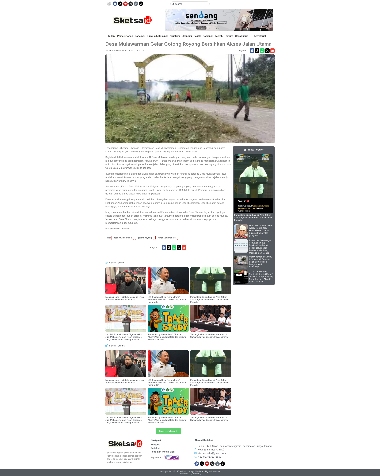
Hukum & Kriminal (157, 35)
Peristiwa (175, 35)
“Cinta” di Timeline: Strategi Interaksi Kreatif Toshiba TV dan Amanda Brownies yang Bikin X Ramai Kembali (261, 276)
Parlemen (140, 35)
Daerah (218, 35)
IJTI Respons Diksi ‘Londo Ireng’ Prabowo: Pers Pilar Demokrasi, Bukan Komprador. (167, 299)
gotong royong (144, 237)
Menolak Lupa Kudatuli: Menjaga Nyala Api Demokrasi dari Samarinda (124, 298)
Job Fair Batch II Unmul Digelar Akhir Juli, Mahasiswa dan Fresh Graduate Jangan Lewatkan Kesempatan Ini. (123, 337)
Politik (197, 35)
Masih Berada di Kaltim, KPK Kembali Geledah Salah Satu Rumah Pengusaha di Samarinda (260, 261)
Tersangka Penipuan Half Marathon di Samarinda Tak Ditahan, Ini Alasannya (209, 335)
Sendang (197, 473)
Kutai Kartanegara (167, 237)
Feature (229, 35)
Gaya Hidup (241, 35)
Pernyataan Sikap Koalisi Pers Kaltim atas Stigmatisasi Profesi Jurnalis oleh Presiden (209, 299)
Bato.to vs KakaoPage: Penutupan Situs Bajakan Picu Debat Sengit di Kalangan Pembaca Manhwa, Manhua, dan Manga (260, 246)
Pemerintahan (125, 35)
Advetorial (260, 35)
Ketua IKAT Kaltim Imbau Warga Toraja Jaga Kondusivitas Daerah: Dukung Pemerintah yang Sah (261, 230)
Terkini (111, 35)
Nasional (208, 35)
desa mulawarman (123, 237)
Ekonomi (187, 35)
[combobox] (190, 3)
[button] (252, 50)
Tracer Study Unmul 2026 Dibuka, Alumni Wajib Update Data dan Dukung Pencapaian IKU (167, 337)
